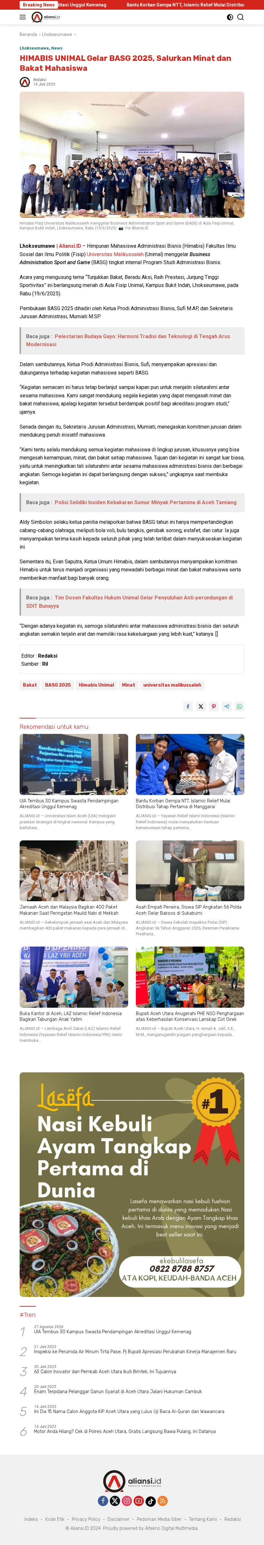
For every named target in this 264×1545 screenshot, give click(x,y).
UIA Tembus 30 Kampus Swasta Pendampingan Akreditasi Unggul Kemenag (69, 804)
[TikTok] (151, 1501)
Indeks (31, 1519)
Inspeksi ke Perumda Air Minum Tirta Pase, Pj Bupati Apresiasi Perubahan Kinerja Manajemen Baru (135, 1352)
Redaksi (39, 80)
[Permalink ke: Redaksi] (25, 81)
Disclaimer (118, 1519)
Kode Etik (54, 1519)
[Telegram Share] (226, 706)
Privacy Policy (86, 1519)
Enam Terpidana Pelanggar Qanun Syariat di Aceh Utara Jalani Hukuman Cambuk (118, 1391)
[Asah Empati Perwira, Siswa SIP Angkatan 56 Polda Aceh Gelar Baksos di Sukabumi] (190, 871)
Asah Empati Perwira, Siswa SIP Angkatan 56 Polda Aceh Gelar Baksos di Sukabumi (188, 910)
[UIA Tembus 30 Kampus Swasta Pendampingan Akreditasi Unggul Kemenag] (74, 764)
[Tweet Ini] (201, 706)
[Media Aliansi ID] (45, 17)
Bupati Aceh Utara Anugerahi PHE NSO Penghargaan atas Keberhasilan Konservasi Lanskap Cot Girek (190, 1016)
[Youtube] (139, 1501)
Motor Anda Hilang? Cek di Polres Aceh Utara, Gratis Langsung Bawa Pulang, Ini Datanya (125, 1431)
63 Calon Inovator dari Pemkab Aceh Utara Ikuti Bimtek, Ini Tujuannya (105, 1371)
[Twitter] (115, 1501)
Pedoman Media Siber (159, 1519)
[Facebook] (103, 1501)
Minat (128, 685)
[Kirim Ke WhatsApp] (239, 706)
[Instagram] (127, 1501)
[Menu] (24, 17)
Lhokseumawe (34, 48)
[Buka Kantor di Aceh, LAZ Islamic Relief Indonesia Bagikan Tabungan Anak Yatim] (74, 977)
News (56, 48)
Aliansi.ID (70, 246)
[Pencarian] (240, 17)
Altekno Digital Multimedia (171, 1528)
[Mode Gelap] (230, 17)
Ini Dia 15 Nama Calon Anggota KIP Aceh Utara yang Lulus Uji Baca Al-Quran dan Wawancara (129, 1411)
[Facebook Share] (188, 706)
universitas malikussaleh (172, 685)
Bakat (30, 685)
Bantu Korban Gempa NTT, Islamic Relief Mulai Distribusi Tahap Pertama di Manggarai (170, 4)
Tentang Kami (203, 1519)
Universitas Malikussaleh (115, 254)
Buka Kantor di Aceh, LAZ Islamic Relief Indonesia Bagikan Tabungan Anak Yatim (71, 1016)
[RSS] (162, 1501)
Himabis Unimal (96, 685)
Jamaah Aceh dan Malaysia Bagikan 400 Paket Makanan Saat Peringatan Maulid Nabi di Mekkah (69, 910)
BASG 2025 (58, 685)
